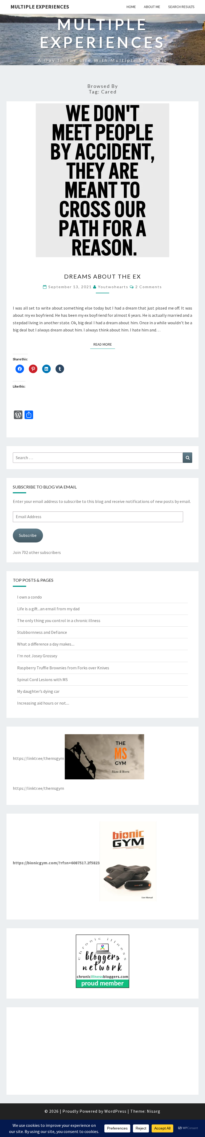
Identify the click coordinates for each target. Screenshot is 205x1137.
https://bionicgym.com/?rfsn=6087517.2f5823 (56, 862)
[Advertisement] (102, 1051)
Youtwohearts (113, 286)
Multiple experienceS (39, 6)
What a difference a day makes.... (45, 644)
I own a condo (29, 597)
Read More (104, 344)
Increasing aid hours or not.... (43, 703)
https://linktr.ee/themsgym (38, 758)
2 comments (148, 286)
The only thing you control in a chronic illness (58, 620)
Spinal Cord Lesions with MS (42, 679)
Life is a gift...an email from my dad (48, 608)
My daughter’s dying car (38, 691)
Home (131, 6)
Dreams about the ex (102, 276)
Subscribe (28, 535)
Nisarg (153, 1111)
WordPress (115, 1111)
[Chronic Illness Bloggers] (102, 963)
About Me (152, 6)
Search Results (181, 6)
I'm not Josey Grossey (37, 655)
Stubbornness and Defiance (42, 632)
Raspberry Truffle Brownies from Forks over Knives (63, 667)
